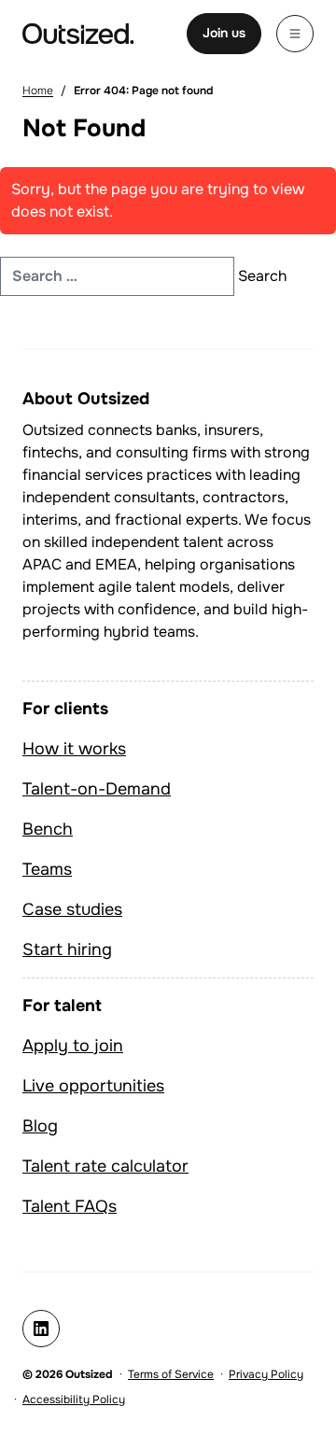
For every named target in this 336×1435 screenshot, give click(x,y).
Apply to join (72, 1045)
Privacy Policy (266, 1374)
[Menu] (295, 33)
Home (37, 90)
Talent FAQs (69, 1206)
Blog (40, 1126)
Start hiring (67, 949)
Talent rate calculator (105, 1166)
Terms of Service (171, 1374)
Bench (47, 829)
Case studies (72, 909)
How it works (74, 749)
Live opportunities (93, 1086)
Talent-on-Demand (96, 789)
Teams (47, 869)
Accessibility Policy (73, 1399)
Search (262, 276)
